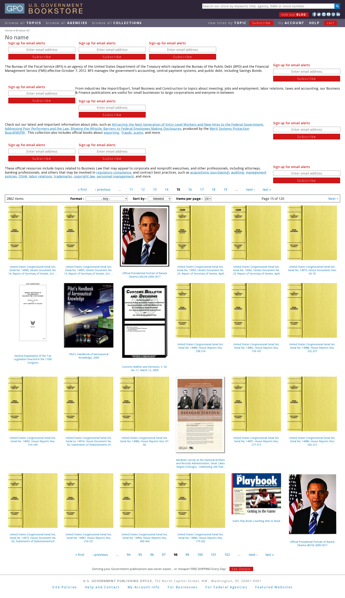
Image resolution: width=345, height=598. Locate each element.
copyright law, (85, 176)
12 (143, 189)
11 (131, 189)
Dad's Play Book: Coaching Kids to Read (256, 521)
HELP (314, 23)
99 (187, 554)
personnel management (115, 176)
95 (140, 554)
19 (225, 189)
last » (267, 189)
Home (9, 30)
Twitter (319, 14)
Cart (330, 23)
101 (213, 554)
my (291, 23)
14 (166, 189)
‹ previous (103, 189)
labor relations (40, 176)
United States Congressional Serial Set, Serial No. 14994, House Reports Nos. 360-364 (144, 538)
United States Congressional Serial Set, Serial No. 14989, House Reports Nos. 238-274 (200, 348)
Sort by (139, 198)
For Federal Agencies (226, 587)
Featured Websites (274, 587)
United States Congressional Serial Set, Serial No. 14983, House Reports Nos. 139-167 (256, 348)
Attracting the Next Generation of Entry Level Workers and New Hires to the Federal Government (187, 124)
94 (128, 554)
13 (155, 189)
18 (213, 189)
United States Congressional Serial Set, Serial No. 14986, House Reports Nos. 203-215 (312, 441)
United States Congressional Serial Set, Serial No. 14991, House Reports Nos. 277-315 (256, 441)
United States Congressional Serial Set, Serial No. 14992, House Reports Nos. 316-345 (33, 441)
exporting (111, 132)
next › (250, 189)
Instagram (324, 14)
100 (200, 554)
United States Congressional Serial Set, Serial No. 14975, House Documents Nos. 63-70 (312, 270)
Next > (333, 198)
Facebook (314, 14)
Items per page (189, 198)
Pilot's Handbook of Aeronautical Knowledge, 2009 (88, 355)
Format (76, 198)
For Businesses (183, 587)
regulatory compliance (113, 172)
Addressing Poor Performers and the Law (37, 128)
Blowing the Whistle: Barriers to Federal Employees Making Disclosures (126, 128)
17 (202, 189)
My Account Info (144, 587)
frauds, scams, (133, 132)
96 (152, 554)
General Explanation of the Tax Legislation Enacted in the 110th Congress (33, 359)
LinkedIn (338, 14)
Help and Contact (102, 587)
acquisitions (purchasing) (209, 172)
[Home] (45, 12)
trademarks (63, 176)
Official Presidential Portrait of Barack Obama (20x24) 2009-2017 (144, 274)
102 (227, 554)
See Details (241, 569)
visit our (294, 15)
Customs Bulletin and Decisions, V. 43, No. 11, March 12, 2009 (144, 368)
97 (163, 554)
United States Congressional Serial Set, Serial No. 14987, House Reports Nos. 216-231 (89, 538)
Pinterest (333, 14)
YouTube (328, 14)
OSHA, (23, 176)
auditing (237, 172)
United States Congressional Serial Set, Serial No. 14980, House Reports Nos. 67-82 (144, 441)
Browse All (23, 23)
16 (190, 189)
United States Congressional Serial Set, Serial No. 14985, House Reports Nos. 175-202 (200, 538)
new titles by (239, 23)
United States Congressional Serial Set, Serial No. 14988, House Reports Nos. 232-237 (312, 348)
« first (82, 189)
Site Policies (64, 587)
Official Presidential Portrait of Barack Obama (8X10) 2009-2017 (312, 543)
